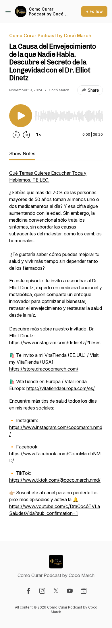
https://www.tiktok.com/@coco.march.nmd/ (55, 480)
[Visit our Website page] (83, 591)
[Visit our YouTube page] (70, 591)
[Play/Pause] (20, 115)
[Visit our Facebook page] (28, 591)
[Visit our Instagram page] (42, 591)
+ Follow (94, 11)
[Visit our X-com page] (56, 591)
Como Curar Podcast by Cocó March (46, 12)
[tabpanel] (56, 346)
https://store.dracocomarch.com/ (43, 369)
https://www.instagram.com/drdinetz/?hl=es (55, 342)
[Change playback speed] (38, 135)
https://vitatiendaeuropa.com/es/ (60, 388)
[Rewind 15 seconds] (16, 135)
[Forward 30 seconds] (26, 135)
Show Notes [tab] (22, 153)
